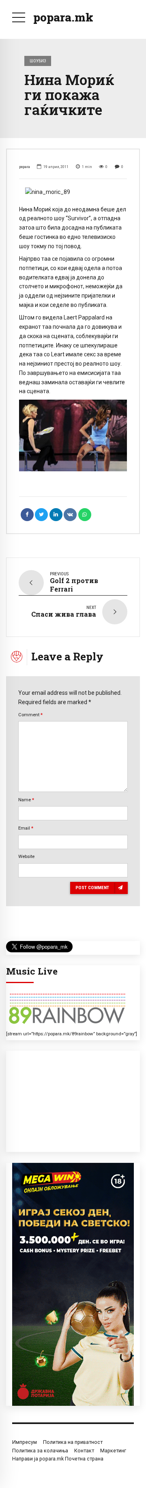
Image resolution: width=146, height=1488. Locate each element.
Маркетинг (113, 1451)
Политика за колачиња (40, 1451)
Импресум (24, 1442)
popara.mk (63, 17)
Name (26, 800)
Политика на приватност (73, 1442)
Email (25, 828)
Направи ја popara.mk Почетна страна (57, 1459)
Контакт (84, 1451)
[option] (73, 192)
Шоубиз (38, 61)
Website (26, 856)
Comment (30, 714)
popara (24, 166)
